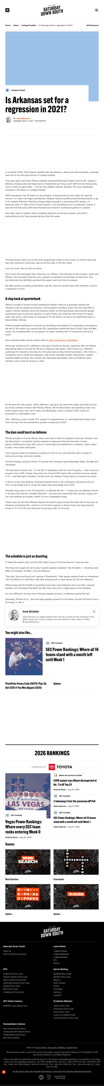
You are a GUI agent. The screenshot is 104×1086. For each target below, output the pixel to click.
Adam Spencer (60, 806)
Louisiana (57, 995)
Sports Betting (61, 969)
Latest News (60, 946)
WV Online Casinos (12, 1001)
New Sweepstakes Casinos (14, 1028)
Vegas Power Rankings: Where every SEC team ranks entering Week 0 (23, 826)
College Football (60, 951)
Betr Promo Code (10, 989)
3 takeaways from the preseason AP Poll (74, 801)
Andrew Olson (11, 837)
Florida (56, 986)
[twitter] (94, 611)
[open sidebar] (7, 10)
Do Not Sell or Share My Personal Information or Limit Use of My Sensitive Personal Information (52, 1071)
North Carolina (59, 983)
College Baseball (60, 957)
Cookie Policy (71, 1047)
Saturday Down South (14, 946)
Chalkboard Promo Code (13, 992)
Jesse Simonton (23, 118)
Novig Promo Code (61, 1012)
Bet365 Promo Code (62, 977)
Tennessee (58, 989)
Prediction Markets (63, 1001)
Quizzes (57, 914)
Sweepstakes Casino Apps (14, 1035)
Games (57, 683)
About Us (7, 951)
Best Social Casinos (11, 1038)
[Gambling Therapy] (59, 1077)
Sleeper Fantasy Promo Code (15, 977)
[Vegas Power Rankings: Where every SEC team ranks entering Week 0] (27, 795)
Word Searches (12, 879)
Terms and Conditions (56, 1047)
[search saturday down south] (97, 10)
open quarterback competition (63, 340)
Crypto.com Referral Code (64, 1015)
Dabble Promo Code (11, 986)
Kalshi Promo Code (61, 1006)
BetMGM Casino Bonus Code (15, 1006)
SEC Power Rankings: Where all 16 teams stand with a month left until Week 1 (72, 654)
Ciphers (8, 914)
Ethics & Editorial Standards (14, 954)
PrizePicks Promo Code (13, 974)
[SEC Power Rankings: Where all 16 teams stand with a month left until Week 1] (24, 656)
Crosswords (59, 879)
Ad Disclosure (92, 25)
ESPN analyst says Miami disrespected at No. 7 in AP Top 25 (75, 782)
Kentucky (57, 992)
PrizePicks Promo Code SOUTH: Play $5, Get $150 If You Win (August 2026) (26, 685)
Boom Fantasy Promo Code (14, 980)
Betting (56, 963)
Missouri (57, 980)
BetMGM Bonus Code (62, 974)
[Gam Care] (49, 1077)
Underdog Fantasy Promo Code (16, 983)
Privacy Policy (40, 1047)
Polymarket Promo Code (64, 1009)
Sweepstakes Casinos (14, 1024)
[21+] (41, 1077)
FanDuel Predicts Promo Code (66, 1018)
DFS (55, 960)
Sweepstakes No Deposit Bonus (16, 1031)
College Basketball (61, 954)
